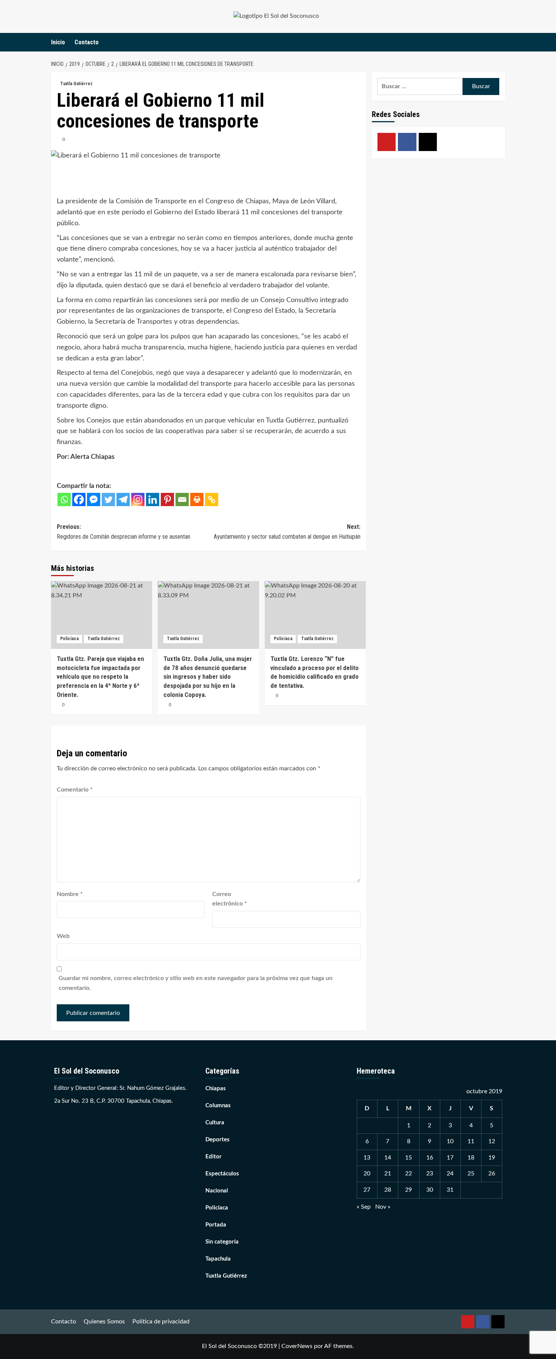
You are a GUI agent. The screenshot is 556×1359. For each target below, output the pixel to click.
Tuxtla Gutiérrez (76, 83)
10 (450, 1141)
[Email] (182, 499)
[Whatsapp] (64, 499)
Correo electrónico (229, 899)
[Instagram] (137, 499)
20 (366, 1173)
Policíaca (69, 638)
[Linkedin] (152, 499)
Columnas (218, 1105)
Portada (215, 1225)
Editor (213, 1157)
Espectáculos (222, 1174)
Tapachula (218, 1259)
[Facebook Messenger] (93, 499)
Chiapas (215, 1088)
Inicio (58, 42)
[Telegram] (123, 499)
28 (387, 1190)
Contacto (87, 42)
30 (429, 1190)
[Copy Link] (211, 499)
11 (470, 1141)
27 (366, 1190)
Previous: (123, 531)
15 (408, 1158)
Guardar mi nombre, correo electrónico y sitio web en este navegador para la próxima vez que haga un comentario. (195, 983)
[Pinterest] (167, 499)
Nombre (70, 894)
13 (366, 1158)
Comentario (75, 790)
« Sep (364, 1207)
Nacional (216, 1191)
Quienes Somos (104, 1321)
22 (408, 1173)
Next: (287, 531)
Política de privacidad (160, 1321)
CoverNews (296, 1346)
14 (387, 1158)
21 (387, 1173)
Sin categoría (222, 1242)
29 (408, 1190)
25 (470, 1173)
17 (450, 1158)
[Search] (500, 42)
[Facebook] (78, 499)
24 (450, 1173)
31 (450, 1190)
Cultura (214, 1122)
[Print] (196, 499)
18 (470, 1158)
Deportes (217, 1139)
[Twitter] (108, 499)
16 (429, 1158)
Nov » (382, 1207)
